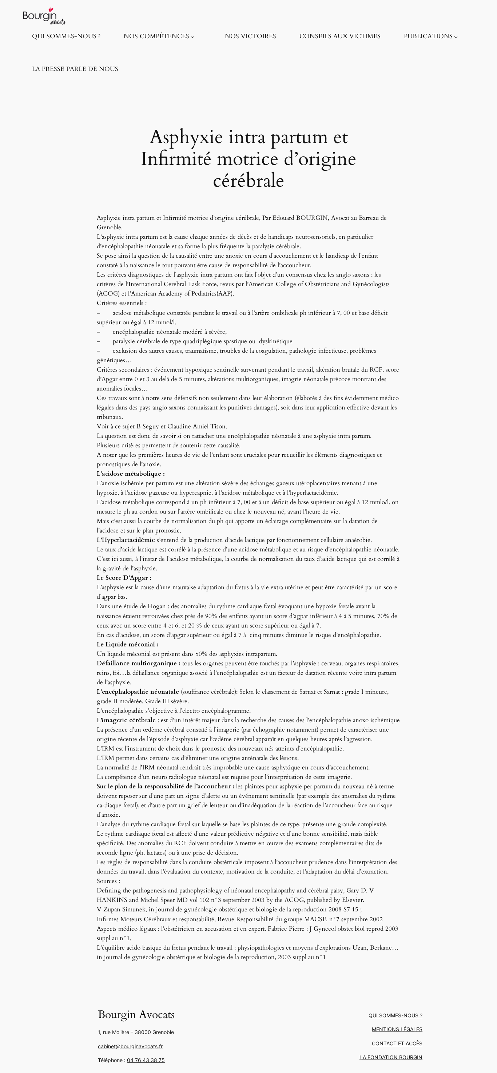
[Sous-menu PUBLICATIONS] (456, 36)
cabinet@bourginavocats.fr (130, 1046)
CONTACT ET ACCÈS (397, 1043)
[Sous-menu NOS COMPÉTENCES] (192, 36)
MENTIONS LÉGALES (397, 1029)
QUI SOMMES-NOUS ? (395, 1015)
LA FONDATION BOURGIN (390, 1057)
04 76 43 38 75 (146, 1060)
